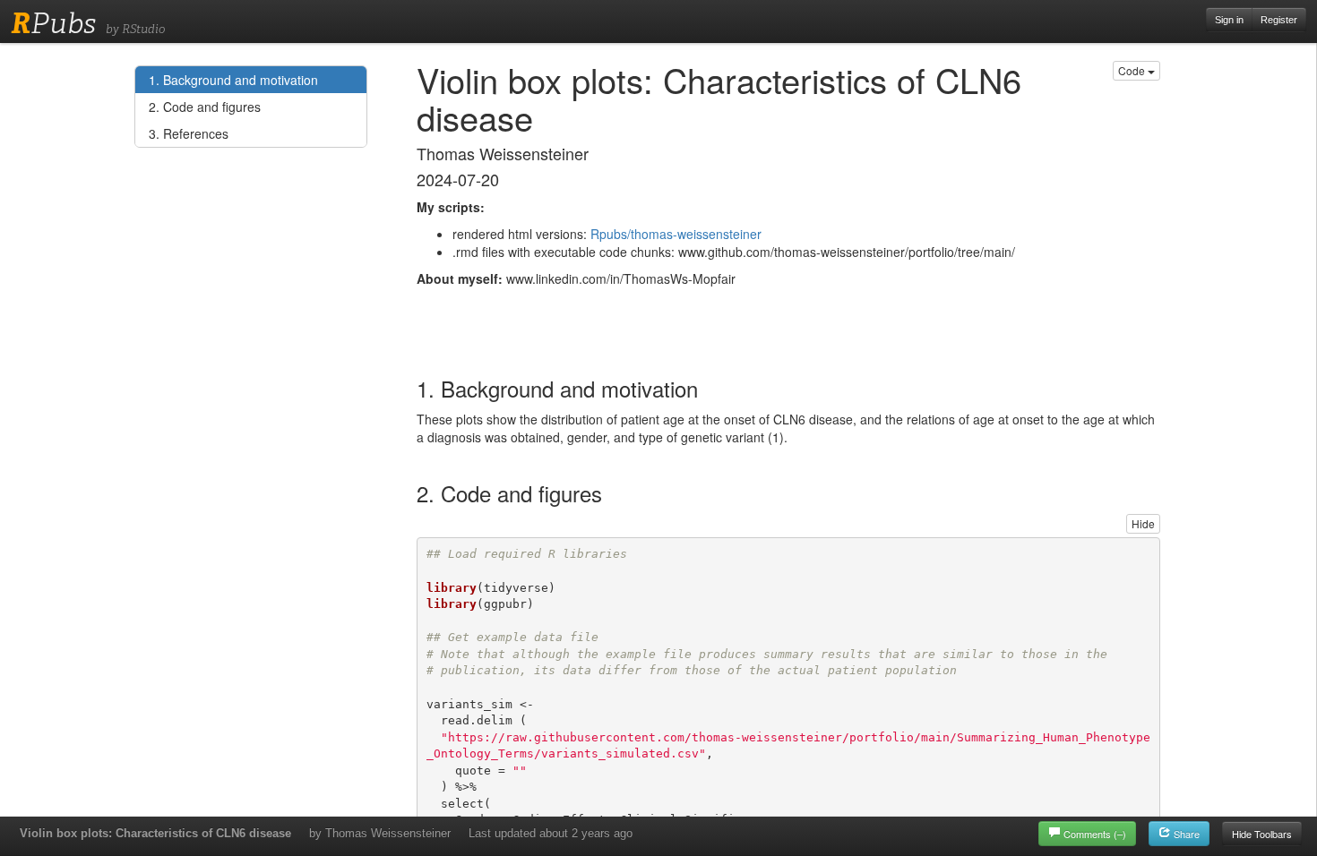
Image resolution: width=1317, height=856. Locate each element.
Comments (1094, 833)
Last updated (551, 833)
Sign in (1229, 19)
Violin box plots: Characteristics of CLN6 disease (155, 833)
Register (1279, 19)
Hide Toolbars (1262, 833)
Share (1185, 833)
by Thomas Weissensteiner (380, 833)
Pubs (53, 23)
